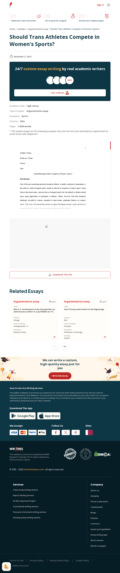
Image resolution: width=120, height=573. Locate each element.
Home (12, 29)
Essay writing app (99, 535)
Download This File (62, 274)
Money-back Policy (59, 560)
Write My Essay (60, 375)
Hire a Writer (57, 92)
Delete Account (21, 565)
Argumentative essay (38, 29)
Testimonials (97, 507)
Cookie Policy (82, 560)
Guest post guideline (100, 529)
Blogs (93, 512)
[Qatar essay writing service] (89, 432)
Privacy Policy (37, 560)
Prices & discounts (99, 501)
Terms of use (17, 560)
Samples (22, 29)
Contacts (95, 524)
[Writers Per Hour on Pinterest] (76, 432)
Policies (94, 518)
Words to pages (98, 546)
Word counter (97, 540)
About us (95, 490)
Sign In (100, 5)
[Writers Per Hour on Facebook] (56, 432)
